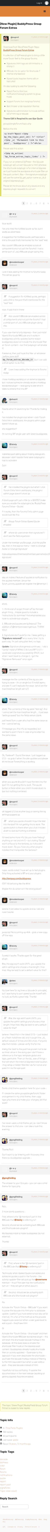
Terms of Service (31, 1527)
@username (41, 1279)
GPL (4, 1527)
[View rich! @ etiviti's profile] (6, 38)
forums (3, 1472)
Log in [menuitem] (39, 3)
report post (5, 1484)
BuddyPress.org (4, 11)
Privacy (20, 1527)
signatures (5, 1487)
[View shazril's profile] (4, 400)
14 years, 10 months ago (20, 1444)
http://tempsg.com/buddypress (16, 878)
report (3, 1481)
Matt (40, 1519)
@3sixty (18, 1220)
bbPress (4, 1462)
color (2, 1465)
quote (3, 1478)
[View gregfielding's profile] (4, 1079)
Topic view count (8, 1491)
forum (2, 1468)
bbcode (4, 1459)
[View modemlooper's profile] (4, 263)
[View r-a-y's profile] (4, 215)
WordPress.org (8, 1519)
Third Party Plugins (14, 1428)
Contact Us (11, 1527)
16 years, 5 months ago (39, 37)
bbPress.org (19, 1519)
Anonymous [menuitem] (46, 3)
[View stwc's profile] (4, 981)
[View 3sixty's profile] (4, 445)
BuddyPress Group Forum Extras (18, 50)
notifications (6, 1475)
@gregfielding (9, 1178)
